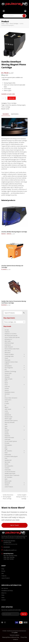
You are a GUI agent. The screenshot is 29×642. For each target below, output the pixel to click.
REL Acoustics (8, 451)
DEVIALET (7, 375)
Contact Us (15, 639)
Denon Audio (8, 373)
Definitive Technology (10, 371)
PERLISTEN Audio (9, 437)
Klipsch (6, 407)
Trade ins (7, 331)
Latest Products (9, 486)
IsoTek (6, 401)
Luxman (7, 413)
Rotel (6, 452)
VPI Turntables (8, 477)
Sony (6, 458)
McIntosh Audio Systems (11, 420)
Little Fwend (8, 409)
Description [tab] (6, 114)
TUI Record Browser (10, 471)
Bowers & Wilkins (9, 354)
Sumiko (7, 109)
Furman (7, 388)
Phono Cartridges (11, 103)
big (15, 632)
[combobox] (14, 321)
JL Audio (7, 403)
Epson (6, 382)
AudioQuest (8, 345)
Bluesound (7, 352)
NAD (6, 424)
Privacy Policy (24, 637)
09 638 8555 (7, 547)
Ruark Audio (8, 454)
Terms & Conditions (14, 635)
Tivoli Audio (8, 469)
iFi (5, 396)
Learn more (5, 79)
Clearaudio (7, 360)
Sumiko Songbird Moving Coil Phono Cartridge (21, 497)
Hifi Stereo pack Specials (11, 335)
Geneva (7, 390)
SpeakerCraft (8, 460)
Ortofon (7, 434)
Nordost (7, 430)
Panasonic (7, 435)
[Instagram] (5, 622)
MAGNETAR (8, 415)
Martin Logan (8, 418)
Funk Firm (7, 386)
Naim (6, 426)
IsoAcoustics (8, 400)
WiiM (6, 479)
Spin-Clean (7, 462)
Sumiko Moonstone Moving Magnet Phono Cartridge (7, 497)
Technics (7, 468)
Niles (6, 428)
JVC (5, 405)
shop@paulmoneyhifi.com (10, 550)
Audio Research (9, 347)
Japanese (14, 105)
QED (6, 447)
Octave (6, 432)
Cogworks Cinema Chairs (11, 362)
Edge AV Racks (8, 379)
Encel (6, 381)
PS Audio (7, 443)
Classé (6, 358)
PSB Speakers (8, 445)
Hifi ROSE (7, 394)
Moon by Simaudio (10, 422)
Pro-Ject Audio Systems (11, 441)
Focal (6, 384)
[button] (3, 11)
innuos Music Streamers (11, 398)
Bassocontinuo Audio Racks (12, 349)
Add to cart (12, 98)
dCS (6, 369)
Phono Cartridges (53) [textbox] (14, 322)
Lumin (6, 411)
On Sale (7, 330)
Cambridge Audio (9, 356)
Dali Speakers (8, 366)
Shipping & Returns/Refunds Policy (10, 637)
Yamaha (7, 485)
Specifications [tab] (14, 114)
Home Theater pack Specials (12, 337)
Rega (6, 449)
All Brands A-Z (8, 339)
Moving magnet (21, 105)
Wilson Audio (8, 481)
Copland (7, 364)
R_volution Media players (11, 456)
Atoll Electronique (9, 343)
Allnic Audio (8, 341)
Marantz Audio (8, 417)
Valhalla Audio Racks (10, 473)
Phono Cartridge (5, 107)
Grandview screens (10, 392)
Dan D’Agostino (9, 367)
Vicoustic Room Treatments (12, 475)
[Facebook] (2, 622)
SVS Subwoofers (9, 466)
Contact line (8, 105)
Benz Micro (8, 350)
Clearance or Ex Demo (10, 333)
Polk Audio (7, 439)
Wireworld (7, 483)
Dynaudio (7, 377)
